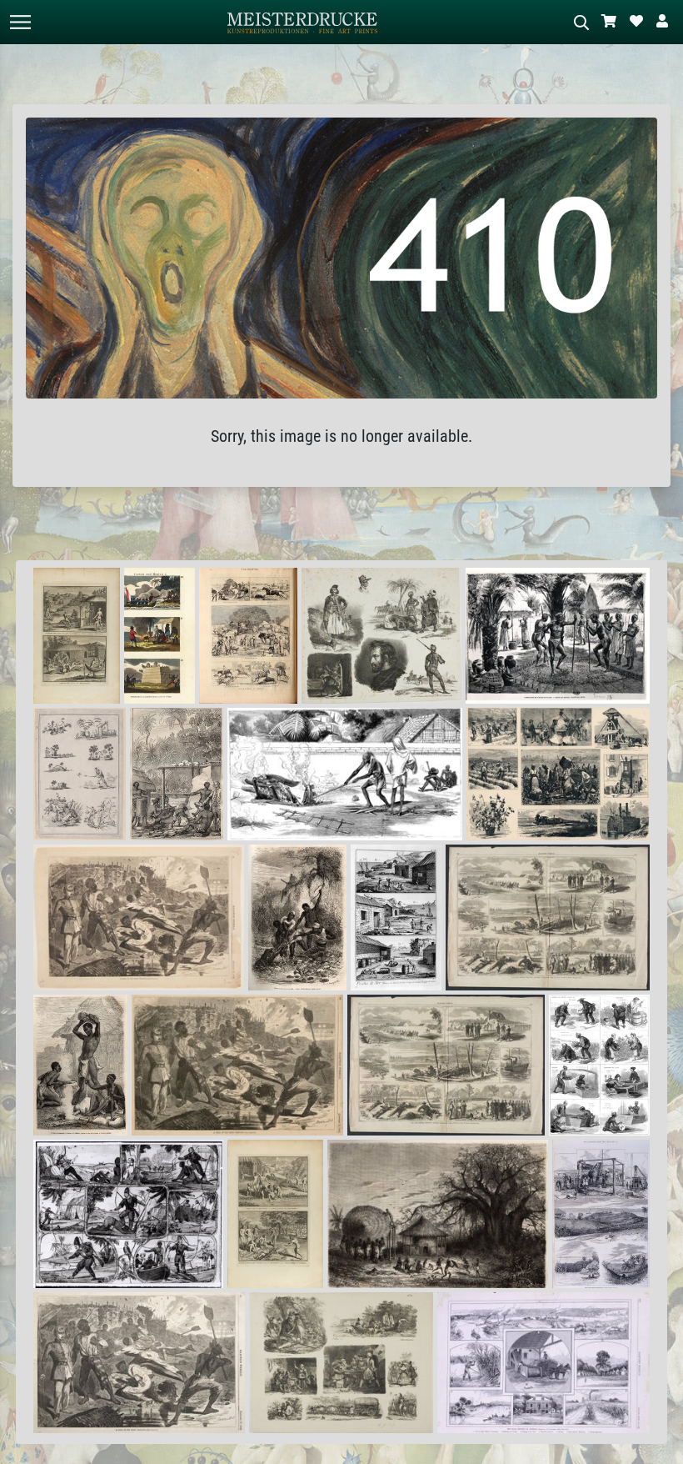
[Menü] (20, 22)
